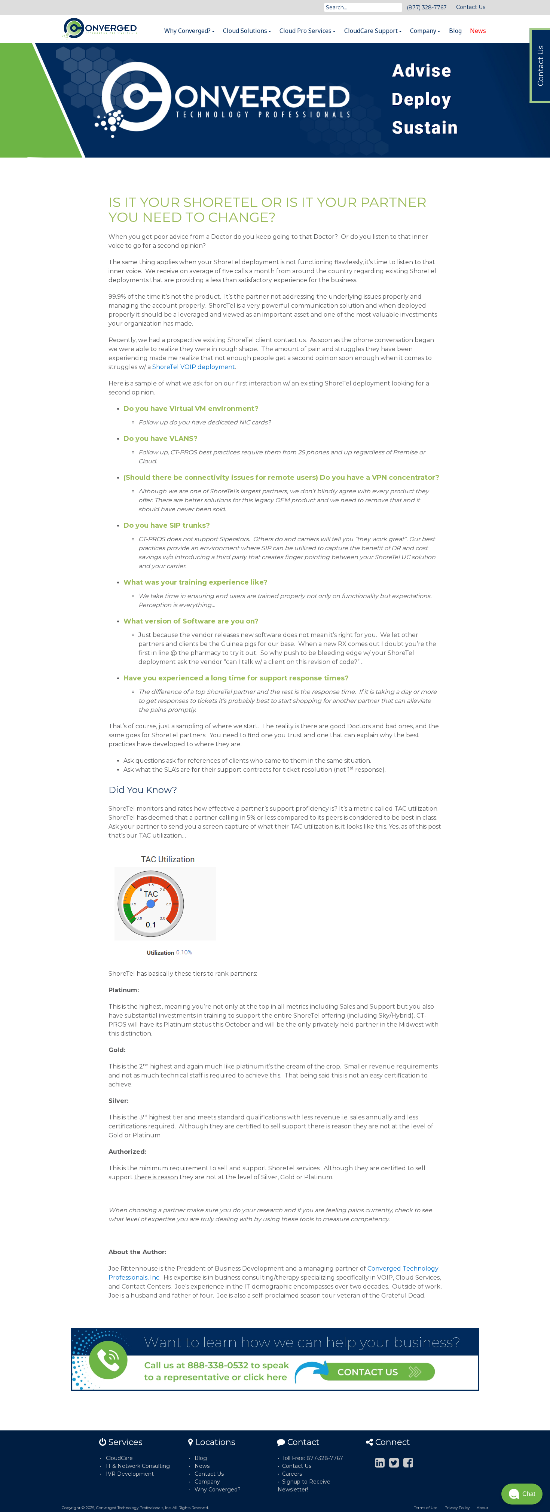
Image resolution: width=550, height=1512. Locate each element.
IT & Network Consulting (138, 1466)
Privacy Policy (457, 1507)
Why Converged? (188, 31)
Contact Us (470, 7)
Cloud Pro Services (306, 31)
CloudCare (119, 1458)
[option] (275, 100)
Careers (292, 1473)
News (478, 31)
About (482, 1507)
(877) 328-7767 (427, 7)
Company (424, 31)
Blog (455, 31)
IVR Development (130, 1473)
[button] (522, 1494)
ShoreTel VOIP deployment (193, 367)
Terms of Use (425, 1507)
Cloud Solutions (246, 31)
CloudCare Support (371, 31)
